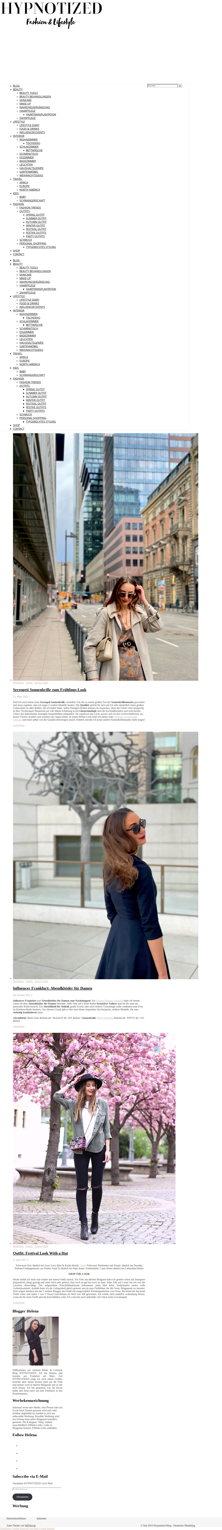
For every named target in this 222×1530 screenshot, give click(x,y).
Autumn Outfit (36, 222)
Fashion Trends (30, 207)
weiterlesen (19, 725)
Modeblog (18, 682)
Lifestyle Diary (29, 125)
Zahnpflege (28, 118)
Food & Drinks (29, 129)
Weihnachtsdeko (31, 175)
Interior (18, 136)
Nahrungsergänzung (35, 107)
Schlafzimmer (29, 147)
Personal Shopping (33, 243)
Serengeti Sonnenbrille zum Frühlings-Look (49, 690)
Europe (25, 186)
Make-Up (25, 104)
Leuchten (26, 164)
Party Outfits (35, 236)
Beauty (18, 89)
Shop (16, 250)
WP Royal (30, 1525)
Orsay (82, 1265)
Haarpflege (27, 111)
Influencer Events (32, 132)
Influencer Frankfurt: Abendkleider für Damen (52, 988)
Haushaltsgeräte (32, 168)
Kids (16, 193)
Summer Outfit (36, 218)
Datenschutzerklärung (16, 1518)
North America (30, 190)
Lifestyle (19, 121)
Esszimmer (27, 157)
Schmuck (26, 240)
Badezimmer (28, 161)
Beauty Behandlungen (35, 96)
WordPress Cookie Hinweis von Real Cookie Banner (27, 1528)
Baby (23, 197)
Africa (24, 182)
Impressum (41, 1518)
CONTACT (18, 254)
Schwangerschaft (32, 200)
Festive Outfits (36, 233)
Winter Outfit (35, 225)
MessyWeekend (105, 1018)
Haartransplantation (41, 114)
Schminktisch (29, 154)
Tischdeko (33, 143)
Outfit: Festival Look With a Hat (40, 1253)
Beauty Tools (29, 93)
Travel (17, 179)
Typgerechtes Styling (41, 247)
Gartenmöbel (29, 172)
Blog (16, 86)
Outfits (25, 211)
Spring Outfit (35, 215)
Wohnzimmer (29, 139)
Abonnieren (22, 1496)
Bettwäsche (34, 150)
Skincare (26, 100)
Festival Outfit (36, 229)
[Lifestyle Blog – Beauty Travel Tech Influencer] (51, 29)
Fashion (18, 204)
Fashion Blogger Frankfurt (109, 1000)
